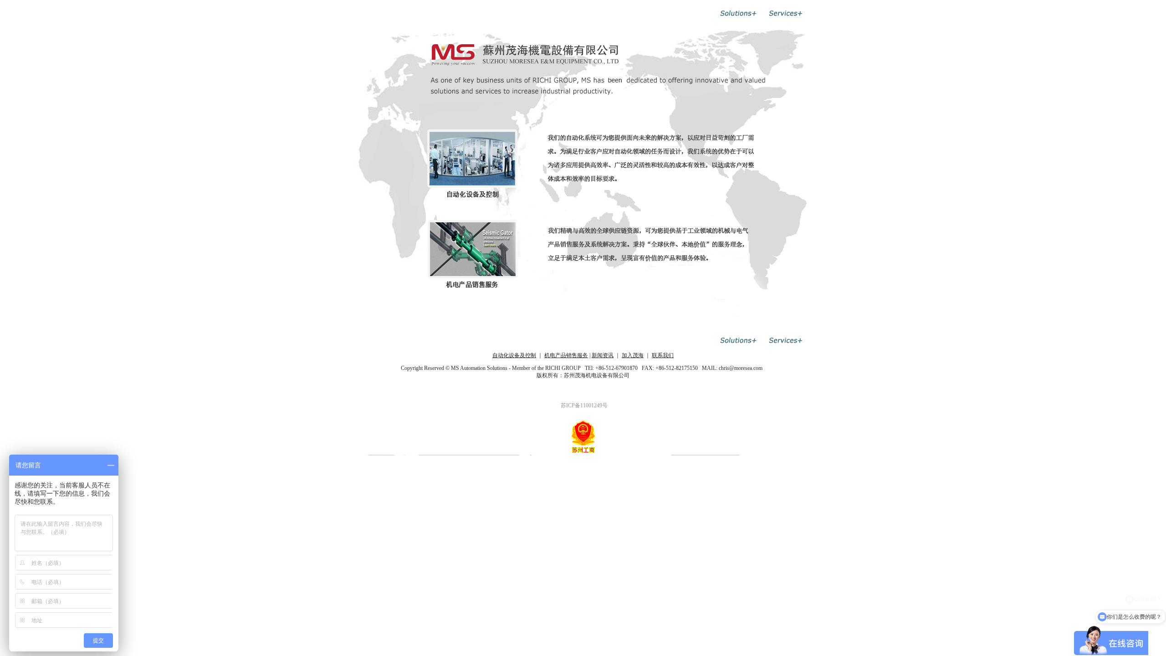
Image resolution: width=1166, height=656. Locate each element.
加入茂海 (633, 355)
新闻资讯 (603, 355)
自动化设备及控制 (514, 355)
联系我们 (663, 355)
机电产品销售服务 (566, 355)
